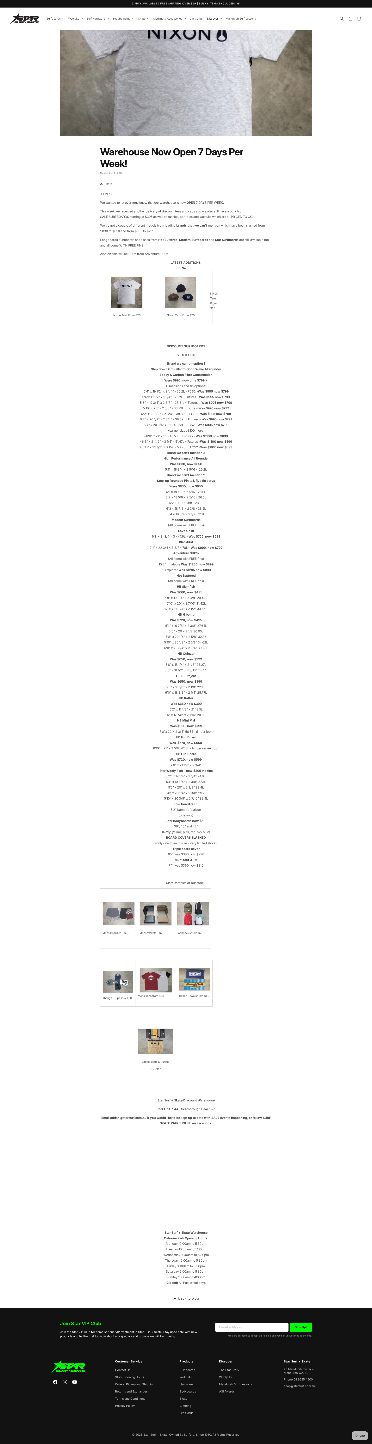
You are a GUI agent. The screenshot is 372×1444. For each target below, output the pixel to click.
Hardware (186, 1384)
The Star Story (229, 1370)
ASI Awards (227, 1391)
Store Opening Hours (129, 1377)
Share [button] (108, 184)
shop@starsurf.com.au (299, 1386)
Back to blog (188, 1298)
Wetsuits (186, 1377)
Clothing (185, 1406)
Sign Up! (301, 1327)
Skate (183, 1398)
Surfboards (187, 1370)
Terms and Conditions (130, 1398)
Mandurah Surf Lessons (235, 1384)
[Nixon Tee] (127, 307)
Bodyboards (188, 1391)
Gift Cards (186, 1413)
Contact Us (122, 1370)
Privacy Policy (125, 1406)
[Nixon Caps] (180, 307)
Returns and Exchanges (131, 1391)
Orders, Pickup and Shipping (134, 1384)
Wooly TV (225, 1377)
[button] (55, 19)
